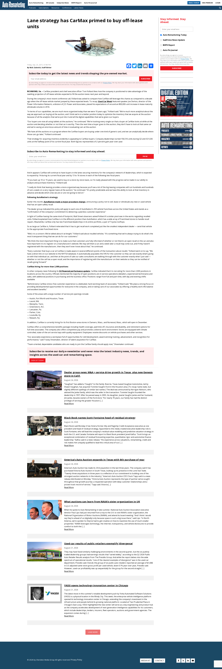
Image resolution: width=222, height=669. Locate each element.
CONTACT (159, 660)
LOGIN (217, 3)
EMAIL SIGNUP (194, 3)
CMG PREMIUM (207, 3)
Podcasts (32, 8)
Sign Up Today (37, 360)
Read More (69, 403)
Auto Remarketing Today (175, 35)
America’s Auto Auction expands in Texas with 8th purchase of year (104, 459)
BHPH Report (76, 3)
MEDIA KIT (146, 660)
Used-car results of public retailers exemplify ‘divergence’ (98, 543)
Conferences (67, 8)
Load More (93, 632)
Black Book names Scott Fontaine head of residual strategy (99, 417)
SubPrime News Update (174, 40)
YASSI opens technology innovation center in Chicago (96, 585)
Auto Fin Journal (90, 3)
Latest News (78, 8)
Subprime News (63, 3)
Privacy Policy (107, 83)
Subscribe (145, 79)
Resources (55, 8)
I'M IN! (145, 156)
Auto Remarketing (36, 3)
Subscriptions (44, 8)
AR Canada (50, 3)
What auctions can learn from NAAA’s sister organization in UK (102, 501)
